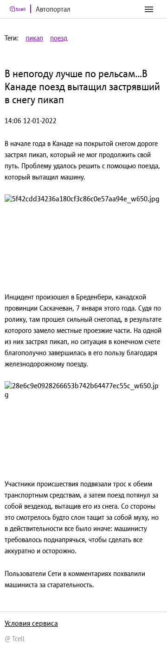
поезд (58, 37)
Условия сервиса (31, 623)
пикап (34, 37)
